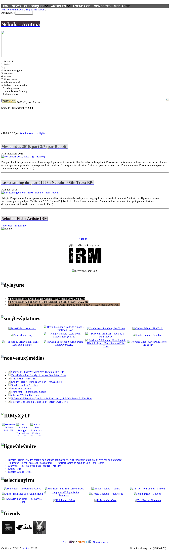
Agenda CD (85, 238)
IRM (5, 6)
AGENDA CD (81, 6)
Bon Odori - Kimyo (21, 388)
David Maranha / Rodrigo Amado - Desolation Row (38, 375)
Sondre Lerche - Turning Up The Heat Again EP (36, 381)
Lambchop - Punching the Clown (28, 391)
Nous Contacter (101, 542)
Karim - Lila (14, 468)
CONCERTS (102, 6)
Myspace (8, 225)
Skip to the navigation (12, 9)
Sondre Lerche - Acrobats (24, 385)
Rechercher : (8, 12)
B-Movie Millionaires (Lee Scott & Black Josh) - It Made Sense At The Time (51, 398)
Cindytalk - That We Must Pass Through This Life (37, 371)
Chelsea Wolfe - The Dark (25, 395)
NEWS (16, 6)
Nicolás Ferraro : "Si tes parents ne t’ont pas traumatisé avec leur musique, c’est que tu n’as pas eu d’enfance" (65, 459)
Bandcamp (20, 225)
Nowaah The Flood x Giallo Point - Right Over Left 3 (39, 401)
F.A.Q (64, 542)
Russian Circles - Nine (20, 471)
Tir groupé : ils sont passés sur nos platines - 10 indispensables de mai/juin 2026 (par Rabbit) (56, 462)
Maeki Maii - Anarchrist (23, 378)
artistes (25, 548)
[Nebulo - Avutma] (85, 120)
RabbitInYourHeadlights (32, 133)
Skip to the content (35, 9)
